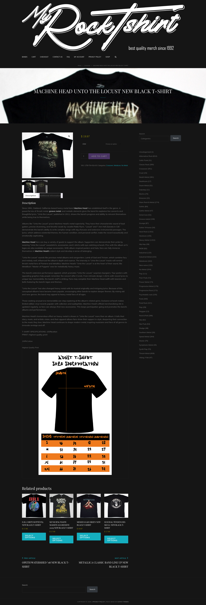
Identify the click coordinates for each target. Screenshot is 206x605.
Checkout (44, 57)
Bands (24, 57)
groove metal (55, 211)
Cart (34, 57)
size (84, 144)
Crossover (87, 65)
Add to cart (99, 156)
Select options (30, 536)
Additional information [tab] (50, 195)
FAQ (68, 57)
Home (79, 65)
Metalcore (117, 165)
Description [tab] (30, 195)
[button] (69, 136)
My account (79, 57)
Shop (108, 57)
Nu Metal (124, 165)
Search (142, 134)
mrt (114, 103)
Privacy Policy (95, 57)
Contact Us (57, 57)
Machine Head (80, 208)
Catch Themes (123, 602)
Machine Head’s (42, 251)
